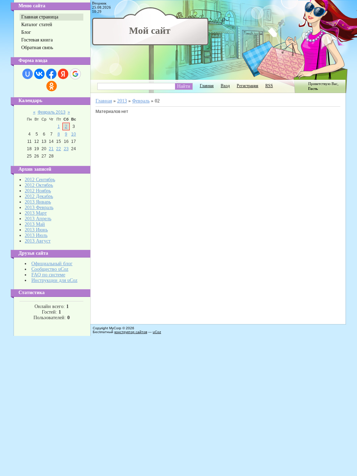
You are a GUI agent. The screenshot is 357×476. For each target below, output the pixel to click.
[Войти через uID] (27, 74)
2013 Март (36, 213)
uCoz (157, 332)
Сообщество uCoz (49, 269)
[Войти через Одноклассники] (51, 86)
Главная (207, 85)
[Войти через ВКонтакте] (39, 74)
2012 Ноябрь (38, 190)
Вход (225, 85)
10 (73, 134)
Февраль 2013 (52, 112)
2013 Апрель (38, 218)
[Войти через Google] (75, 73)
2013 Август (38, 241)
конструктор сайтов (130, 332)
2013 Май (35, 224)
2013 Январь (38, 202)
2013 (122, 100)
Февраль (141, 100)
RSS (269, 85)
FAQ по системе (48, 274)
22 (58, 148)
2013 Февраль (39, 207)
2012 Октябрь (39, 185)
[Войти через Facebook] (51, 74)
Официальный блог (52, 263)
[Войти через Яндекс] (63, 74)
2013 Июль (36, 235)
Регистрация (247, 85)
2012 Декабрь (39, 196)
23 (66, 148)
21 (51, 148)
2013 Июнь (36, 229)
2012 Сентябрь (40, 179)
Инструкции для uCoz (54, 280)
